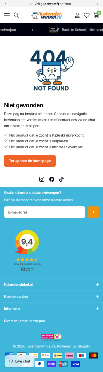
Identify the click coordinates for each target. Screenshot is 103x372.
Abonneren (93, 212)
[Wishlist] (86, 15)
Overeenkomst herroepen (24, 321)
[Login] (77, 15)
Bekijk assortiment (7, 15)
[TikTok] (61, 179)
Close (51, 284)
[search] (16, 15)
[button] (5, 3)
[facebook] (51, 179)
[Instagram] (41, 179)
